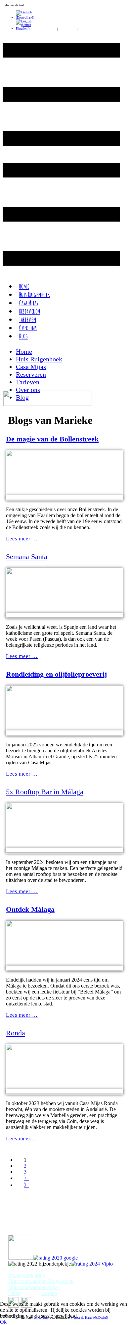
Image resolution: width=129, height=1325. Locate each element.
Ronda (15, 1033)
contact (83, 29)
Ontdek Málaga (30, 909)
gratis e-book (46, 29)
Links (14, 1293)
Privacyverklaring (26, 1275)
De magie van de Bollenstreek (52, 439)
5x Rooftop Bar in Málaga (44, 792)
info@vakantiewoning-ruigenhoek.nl (46, 1227)
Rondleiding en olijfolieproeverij (56, 674)
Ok (3, 1322)
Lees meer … (22, 538)
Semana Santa (26, 556)
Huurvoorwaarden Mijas (34, 1287)
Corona (49, 1293)
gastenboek (67, 29)
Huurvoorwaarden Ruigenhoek (40, 1281)
